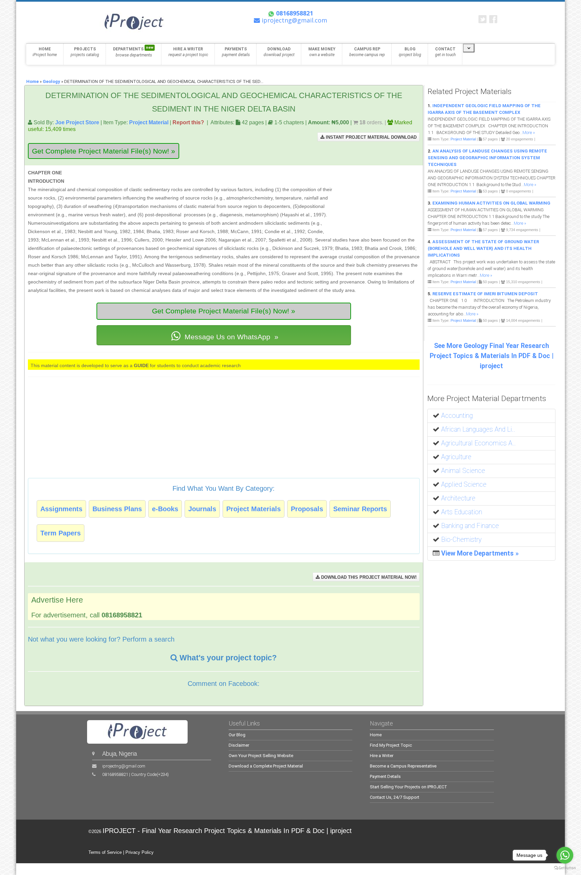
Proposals (307, 509)
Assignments (61, 509)
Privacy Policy (139, 852)
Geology (51, 81)
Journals (202, 509)
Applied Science (464, 484)
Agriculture (456, 457)
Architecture (458, 498)
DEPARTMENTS (133, 51)
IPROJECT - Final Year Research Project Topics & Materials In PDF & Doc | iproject (227, 830)
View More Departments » (480, 553)
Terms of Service (105, 852)
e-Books (165, 509)
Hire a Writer (381, 755)
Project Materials (253, 509)
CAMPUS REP (367, 52)
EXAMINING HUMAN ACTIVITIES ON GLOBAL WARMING (491, 203)
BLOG (410, 52)
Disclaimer (239, 745)
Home (32, 81)
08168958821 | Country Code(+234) (135, 774)
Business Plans (117, 509)
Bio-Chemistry (461, 539)
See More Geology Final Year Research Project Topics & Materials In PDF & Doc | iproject (491, 356)
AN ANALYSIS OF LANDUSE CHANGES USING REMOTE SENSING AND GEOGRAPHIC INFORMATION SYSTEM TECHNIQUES (487, 157)
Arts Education (461, 512)
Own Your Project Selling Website (261, 755)
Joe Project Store (77, 122)
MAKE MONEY (322, 52)
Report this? (188, 122)
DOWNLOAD (279, 52)
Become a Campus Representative (403, 766)
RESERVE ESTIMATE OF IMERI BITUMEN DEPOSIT (485, 293)
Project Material (148, 122)
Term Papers (60, 533)
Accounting (457, 416)
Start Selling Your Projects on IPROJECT (408, 786)
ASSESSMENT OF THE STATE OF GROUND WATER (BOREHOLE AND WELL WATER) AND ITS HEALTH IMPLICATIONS (483, 248)
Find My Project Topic (391, 745)
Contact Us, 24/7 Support (394, 797)
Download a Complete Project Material (266, 766)
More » (528, 132)
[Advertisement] (377, 200)
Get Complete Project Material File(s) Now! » (103, 151)
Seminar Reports (360, 509)
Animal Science (463, 471)
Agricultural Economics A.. (478, 443)
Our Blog (237, 734)
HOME (45, 52)
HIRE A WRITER (188, 52)
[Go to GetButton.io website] (565, 868)
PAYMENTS (236, 52)
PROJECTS (85, 52)
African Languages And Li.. (478, 429)
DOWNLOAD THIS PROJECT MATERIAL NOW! (368, 577)
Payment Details (385, 776)
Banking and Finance (470, 526)
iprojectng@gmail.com (123, 766)
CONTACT (445, 52)
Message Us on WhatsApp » (230, 337)
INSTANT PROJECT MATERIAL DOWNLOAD (370, 137)
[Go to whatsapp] (564, 855)
